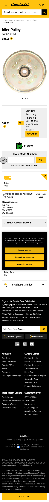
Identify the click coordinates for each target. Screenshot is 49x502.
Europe (19, 440)
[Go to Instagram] (25, 344)
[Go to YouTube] (32, 344)
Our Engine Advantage (11, 376)
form (38, 314)
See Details (30, 130)
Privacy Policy (7, 314)
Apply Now (32, 134)
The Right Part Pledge (21, 284)
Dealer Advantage (10, 408)
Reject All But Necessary (24, 257)
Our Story (6, 358)
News (4, 369)
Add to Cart (25, 497)
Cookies (26, 449)
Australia (30, 440)
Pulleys (34, 20)
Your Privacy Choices (29, 447)
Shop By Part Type (22, 20)
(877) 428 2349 (31, 397)
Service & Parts (7, 20)
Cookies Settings (24, 250)
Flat (9, 273)
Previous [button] (3, 74)
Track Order (29, 401)
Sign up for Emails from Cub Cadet (24, 310)
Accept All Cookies (24, 264)
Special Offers (8, 365)
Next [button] (45, 74)
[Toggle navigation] (6, 4)
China (41, 440)
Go (40, 160)
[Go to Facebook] (17, 344)
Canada (9, 440)
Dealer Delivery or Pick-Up (13, 401)
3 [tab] (27, 98)
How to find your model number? (25, 165)
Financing (6, 372)
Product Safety (31, 415)
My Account (29, 404)
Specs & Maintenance (19, 222)
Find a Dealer (7, 397)
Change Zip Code (41, 195)
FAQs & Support (31, 408)
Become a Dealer (9, 404)
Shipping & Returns (32, 411)
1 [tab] (22, 98)
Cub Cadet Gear (31, 379)
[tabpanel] (24, 71)
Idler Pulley (8, 22)
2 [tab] (25, 98)
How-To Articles (9, 362)
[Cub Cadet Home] (20, 5)
